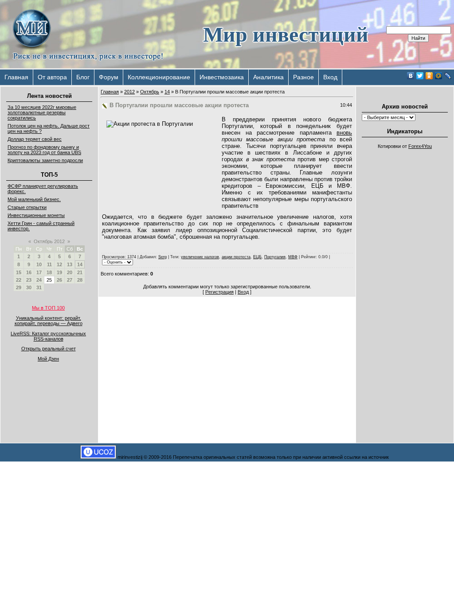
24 (39, 280)
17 (39, 272)
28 (79, 280)
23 (28, 280)
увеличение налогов (200, 257)
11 (49, 264)
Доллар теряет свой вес (35, 139)
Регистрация (219, 292)
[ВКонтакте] (410, 75)
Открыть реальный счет (48, 348)
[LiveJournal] (448, 75)
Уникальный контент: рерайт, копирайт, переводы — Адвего (48, 320)
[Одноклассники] (429, 75)
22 (18, 280)
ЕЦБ (257, 257)
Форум (108, 77)
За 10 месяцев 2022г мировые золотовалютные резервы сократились (42, 112)
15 (18, 272)
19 (59, 272)
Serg (162, 257)
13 (69, 264)
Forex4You (420, 146)
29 (18, 287)
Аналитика (268, 77)
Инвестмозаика (222, 77)
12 (59, 264)
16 (28, 272)
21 (79, 272)
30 (28, 287)
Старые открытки (27, 207)
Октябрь (149, 91)
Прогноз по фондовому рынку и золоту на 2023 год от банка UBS (44, 149)
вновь (344, 132)
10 (39, 264)
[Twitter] (420, 75)
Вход (330, 77)
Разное (303, 77)
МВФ (292, 257)
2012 (129, 91)
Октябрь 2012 (49, 241)
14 (79, 264)
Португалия (275, 257)
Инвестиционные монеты (36, 215)
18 (49, 272)
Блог (83, 77)
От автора (52, 77)
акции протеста (236, 257)
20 (69, 272)
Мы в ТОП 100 (48, 307)
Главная (16, 77)
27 (69, 280)
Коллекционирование (159, 77)
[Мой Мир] (438, 75)
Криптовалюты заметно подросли (45, 160)
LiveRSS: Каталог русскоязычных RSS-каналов (48, 336)
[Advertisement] (404, 286)
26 (59, 280)
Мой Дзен (48, 358)
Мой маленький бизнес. (34, 199)
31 (39, 287)
